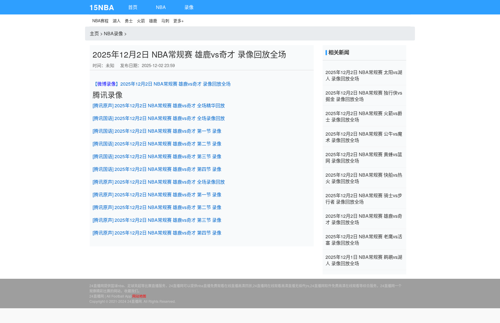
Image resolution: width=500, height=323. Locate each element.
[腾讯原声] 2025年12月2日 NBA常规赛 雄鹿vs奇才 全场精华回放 (159, 105)
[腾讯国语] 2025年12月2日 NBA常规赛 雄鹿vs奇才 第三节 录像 (157, 156)
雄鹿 (153, 20)
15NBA (101, 7)
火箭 (141, 20)
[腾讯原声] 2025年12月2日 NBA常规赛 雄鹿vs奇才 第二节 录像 (157, 207)
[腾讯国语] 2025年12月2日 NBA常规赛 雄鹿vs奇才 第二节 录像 (157, 143)
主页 (94, 33)
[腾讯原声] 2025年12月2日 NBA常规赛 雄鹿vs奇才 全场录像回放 (159, 181)
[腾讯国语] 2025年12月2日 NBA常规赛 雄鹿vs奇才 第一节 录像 (157, 131)
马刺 (165, 20)
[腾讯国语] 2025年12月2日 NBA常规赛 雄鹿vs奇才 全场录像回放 (159, 118)
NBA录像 (113, 33)
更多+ (178, 20)
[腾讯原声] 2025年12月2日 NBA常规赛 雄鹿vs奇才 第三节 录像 (157, 220)
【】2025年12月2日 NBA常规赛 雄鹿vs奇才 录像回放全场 (162, 83)
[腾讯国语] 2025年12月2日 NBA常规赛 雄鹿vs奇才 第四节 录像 (157, 169)
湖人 (117, 20)
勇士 (129, 20)
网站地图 (139, 296)
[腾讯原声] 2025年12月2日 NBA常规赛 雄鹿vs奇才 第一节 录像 (157, 194)
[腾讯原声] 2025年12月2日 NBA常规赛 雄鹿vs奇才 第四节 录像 (157, 232)
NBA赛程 (100, 20)
